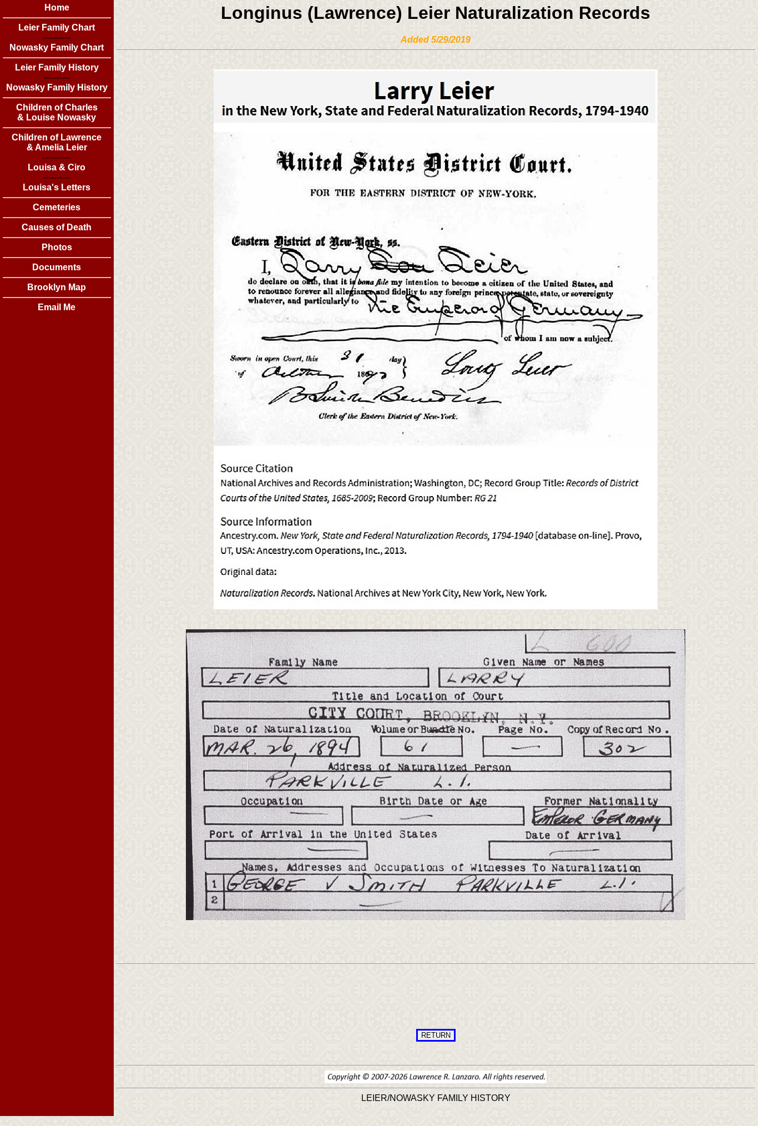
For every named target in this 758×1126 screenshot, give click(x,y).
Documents (56, 267)
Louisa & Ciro (56, 167)
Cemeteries (56, 207)
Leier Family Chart (56, 27)
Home (56, 7)
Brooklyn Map (56, 287)
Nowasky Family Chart (56, 47)
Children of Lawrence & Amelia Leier (57, 142)
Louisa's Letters (56, 187)
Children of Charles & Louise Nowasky (57, 112)
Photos (57, 247)
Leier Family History (57, 67)
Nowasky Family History (57, 87)
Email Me (56, 307)
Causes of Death (57, 227)
